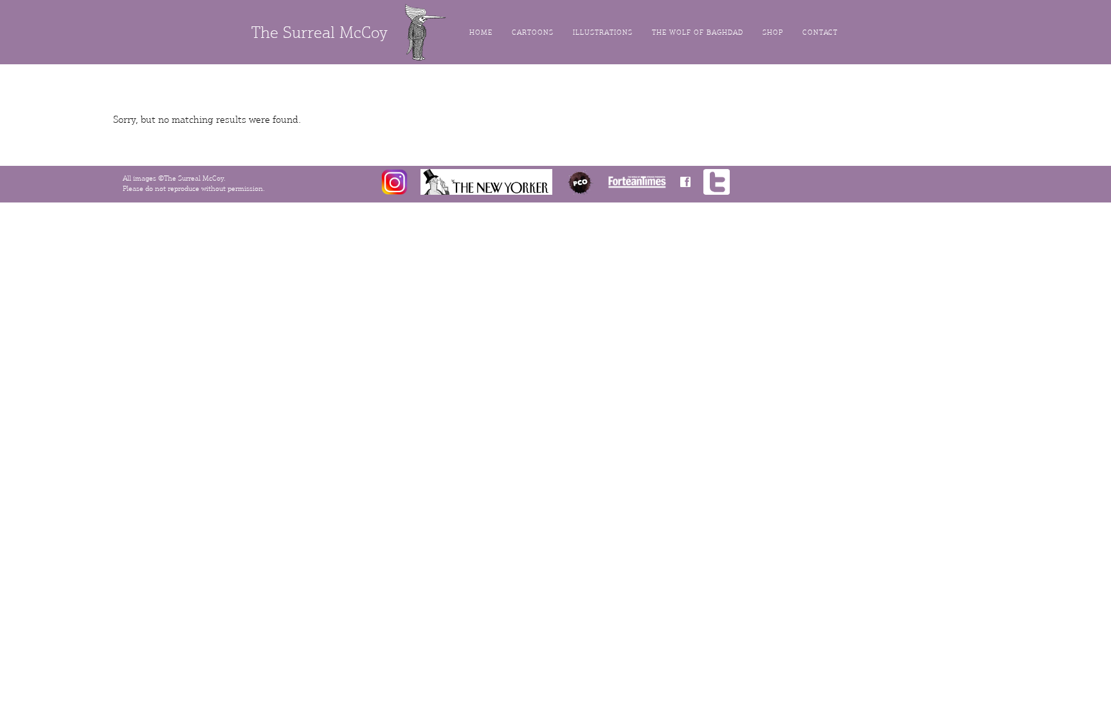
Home (480, 32)
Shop (773, 32)
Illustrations (603, 32)
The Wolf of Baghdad (697, 32)
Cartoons (533, 32)
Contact (820, 32)
